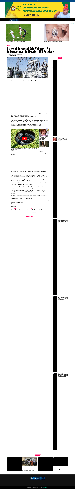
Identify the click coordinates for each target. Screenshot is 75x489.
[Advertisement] (30, 91)
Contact (29, 482)
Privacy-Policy (45, 482)
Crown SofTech (45, 487)
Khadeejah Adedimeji (12, 55)
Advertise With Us (34, 482)
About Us (40, 482)
